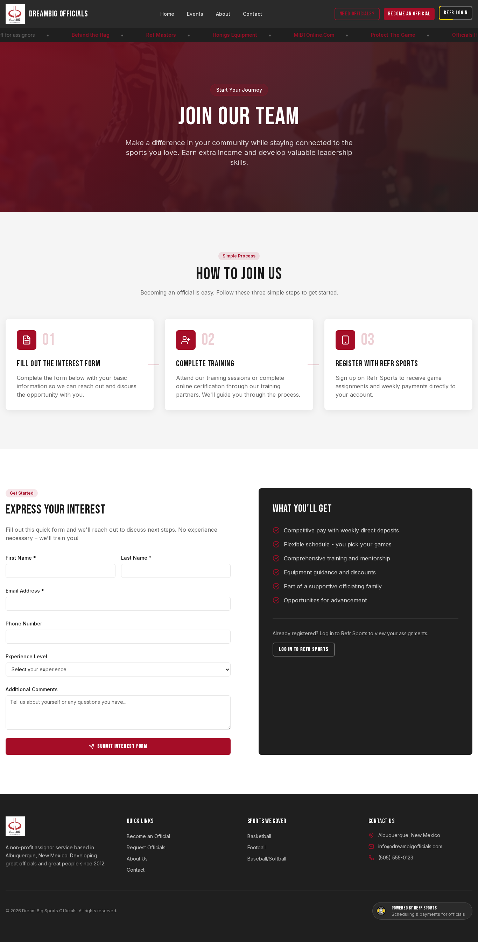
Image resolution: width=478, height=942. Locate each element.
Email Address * (25, 591)
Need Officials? (357, 13)
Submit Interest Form (122, 746)
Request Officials (146, 847)
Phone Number (24, 623)
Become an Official (409, 13)
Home (167, 14)
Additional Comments (32, 689)
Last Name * (136, 558)
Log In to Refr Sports (304, 649)
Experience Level (26, 656)
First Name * (21, 558)
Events (195, 14)
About (223, 14)
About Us (137, 859)
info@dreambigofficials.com (410, 846)
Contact (252, 14)
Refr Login (456, 12)
